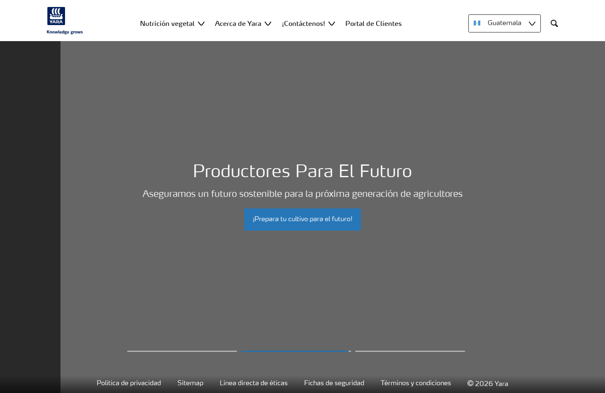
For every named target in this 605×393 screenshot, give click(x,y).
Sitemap (190, 383)
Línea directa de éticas (254, 383)
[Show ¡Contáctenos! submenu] (331, 23)
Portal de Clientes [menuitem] (373, 23)
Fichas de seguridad (334, 383)
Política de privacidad (129, 383)
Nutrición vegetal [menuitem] (167, 23)
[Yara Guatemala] (65, 21)
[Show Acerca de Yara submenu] (268, 23)
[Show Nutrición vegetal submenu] (201, 23)
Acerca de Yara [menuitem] (238, 23)
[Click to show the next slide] (182, 351)
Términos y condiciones (416, 383)
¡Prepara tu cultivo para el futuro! (302, 219)
